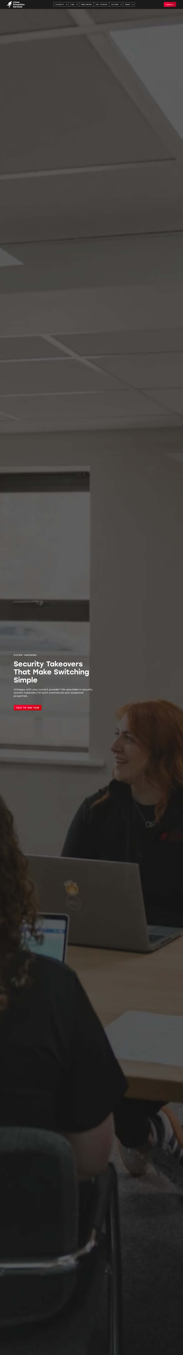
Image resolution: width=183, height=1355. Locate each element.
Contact (170, 4)
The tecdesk (101, 4)
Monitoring (86, 4)
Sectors (115, 4)
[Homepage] (16, 4)
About (127, 4)
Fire (72, 4)
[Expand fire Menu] (77, 4)
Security (59, 4)
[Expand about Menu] (132, 4)
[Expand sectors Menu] (121, 4)
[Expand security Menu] (66, 4)
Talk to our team (27, 707)
